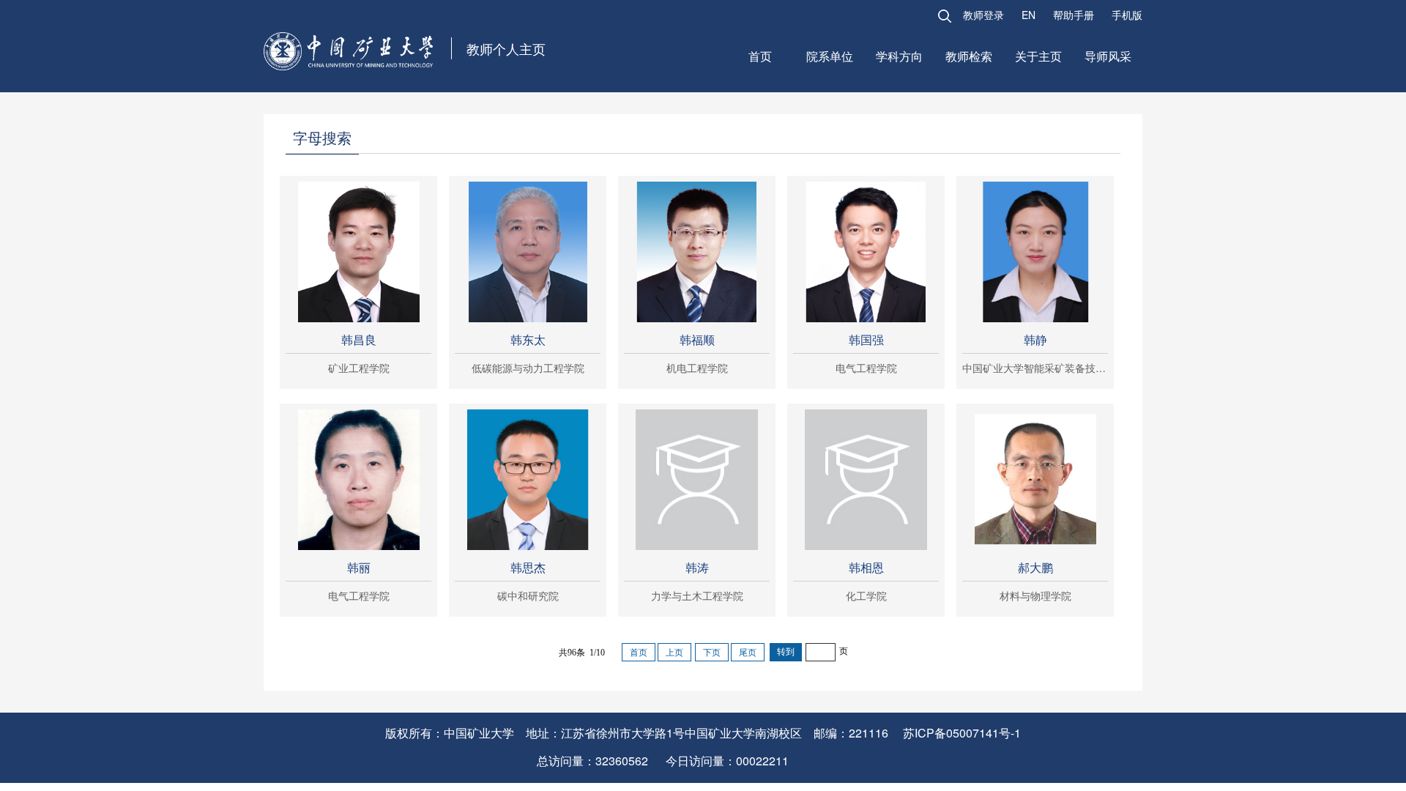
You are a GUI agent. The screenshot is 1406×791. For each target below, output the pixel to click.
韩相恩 (866, 567)
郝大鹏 (1035, 567)
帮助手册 (1073, 14)
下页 (712, 652)
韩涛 (697, 567)
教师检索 (968, 56)
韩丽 (359, 567)
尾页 (747, 652)
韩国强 (866, 339)
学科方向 (899, 56)
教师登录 (983, 14)
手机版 (1127, 14)
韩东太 (528, 339)
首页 (760, 56)
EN (1028, 14)
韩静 (1035, 339)
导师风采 (1108, 56)
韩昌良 (358, 339)
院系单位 (829, 56)
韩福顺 (697, 339)
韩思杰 (528, 567)
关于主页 (1038, 56)
